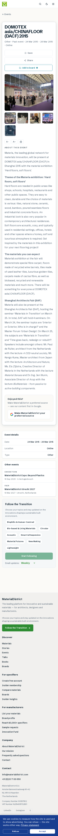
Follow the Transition (17, 627)
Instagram (20, 810)
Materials (6, 643)
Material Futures (15, 541)
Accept (42, 831)
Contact (6, 760)
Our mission (8, 751)
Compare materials (11, 690)
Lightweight (13, 548)
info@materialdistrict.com (15, 774)
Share (30, 60)
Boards (5, 694)
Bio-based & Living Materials (21, 528)
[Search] (40, 4)
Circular (44, 528)
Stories (5, 648)
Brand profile (8, 718)
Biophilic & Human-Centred (20, 522)
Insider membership (11, 685)
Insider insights (9, 699)
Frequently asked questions (15, 755)
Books (5, 661)
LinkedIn (7, 810)
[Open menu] (53, 4)
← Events (6, 14)
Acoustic (11, 535)
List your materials (11, 713)
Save (30, 53)
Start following (29, 556)
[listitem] (10, 118)
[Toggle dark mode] (46, 4)
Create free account (12, 680)
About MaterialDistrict (13, 746)
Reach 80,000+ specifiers (14, 722)
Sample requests (10, 727)
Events (5, 652)
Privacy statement (30, 825)
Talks (5, 657)
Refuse (15, 831)
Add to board (28, 67)
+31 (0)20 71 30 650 (11, 779)
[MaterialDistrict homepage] (11, 4)
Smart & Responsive (30, 535)
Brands (5, 666)
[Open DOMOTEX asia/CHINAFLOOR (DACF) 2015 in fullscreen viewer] (29, 92)
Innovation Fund (10, 731)
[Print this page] (21, 141)
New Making (34, 541)
